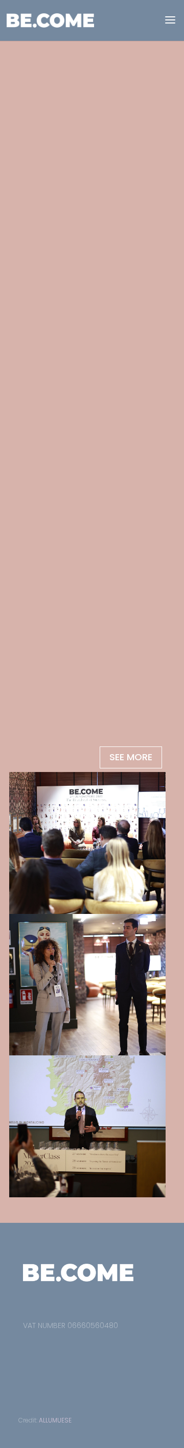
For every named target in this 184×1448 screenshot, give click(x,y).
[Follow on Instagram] (48, 1349)
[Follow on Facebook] (26, 1349)
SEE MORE (130, 757)
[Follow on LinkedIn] (71, 1349)
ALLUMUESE (55, 1420)
